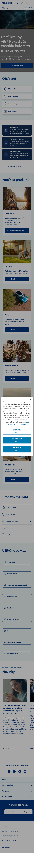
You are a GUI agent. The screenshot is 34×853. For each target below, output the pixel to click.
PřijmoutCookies (17, 449)
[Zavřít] (30, 400)
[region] (17, 426)
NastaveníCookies (17, 431)
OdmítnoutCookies (17, 440)
